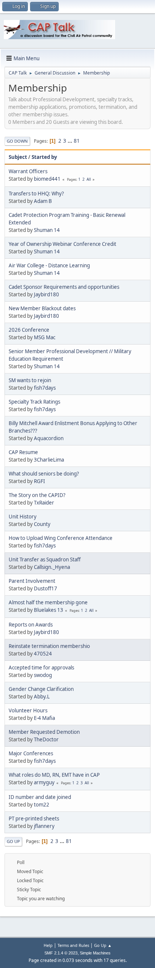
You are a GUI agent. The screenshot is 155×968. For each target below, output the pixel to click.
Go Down (17, 141)
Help (48, 945)
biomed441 (47, 178)
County (42, 524)
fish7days (45, 387)
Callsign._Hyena (52, 567)
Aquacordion (49, 438)
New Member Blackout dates (42, 308)
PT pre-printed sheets (34, 818)
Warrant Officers (28, 171)
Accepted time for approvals (41, 667)
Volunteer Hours (28, 710)
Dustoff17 (45, 588)
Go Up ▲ (103, 945)
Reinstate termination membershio (49, 646)
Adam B (43, 201)
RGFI (39, 481)
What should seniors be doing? (44, 473)
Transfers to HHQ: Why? (36, 193)
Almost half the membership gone (48, 602)
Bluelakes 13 (48, 610)
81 (77, 140)
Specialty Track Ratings (34, 401)
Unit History (22, 516)
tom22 (41, 804)
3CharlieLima (49, 459)
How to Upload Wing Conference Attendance (60, 538)
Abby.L (42, 696)
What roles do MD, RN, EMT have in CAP (54, 774)
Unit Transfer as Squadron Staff (45, 559)
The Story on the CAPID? (37, 495)
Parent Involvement (32, 581)
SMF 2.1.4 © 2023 (61, 953)
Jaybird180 (46, 294)
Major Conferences (31, 753)
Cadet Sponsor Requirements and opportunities (64, 287)
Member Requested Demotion (44, 732)
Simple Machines (95, 953)
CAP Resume (23, 452)
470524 (43, 653)
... (70, 140)
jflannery (44, 826)
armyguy (44, 782)
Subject (18, 157)
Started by (44, 157)
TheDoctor (46, 739)
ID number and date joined (40, 797)
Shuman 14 (47, 230)
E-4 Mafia (44, 718)
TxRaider (44, 502)
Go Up (13, 841)
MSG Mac (44, 337)
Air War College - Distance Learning (49, 265)
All (89, 179)
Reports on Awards (31, 624)
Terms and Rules (73, 945)
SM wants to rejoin (30, 380)
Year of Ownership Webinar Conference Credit (62, 244)
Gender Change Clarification (41, 689)
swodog (43, 675)
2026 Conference (29, 329)
